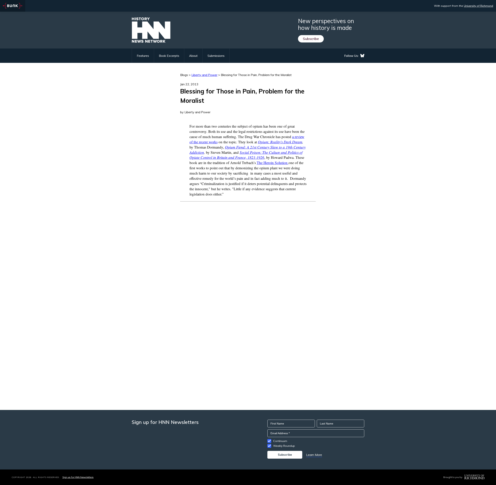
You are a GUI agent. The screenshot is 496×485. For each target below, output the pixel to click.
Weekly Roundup (284, 446)
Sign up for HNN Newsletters (78, 477)
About (193, 56)
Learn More (314, 455)
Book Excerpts (169, 56)
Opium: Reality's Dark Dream (280, 141)
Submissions (216, 56)
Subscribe (311, 38)
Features (143, 56)
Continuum (280, 441)
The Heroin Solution (272, 162)
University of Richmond (478, 6)
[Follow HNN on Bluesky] (362, 56)
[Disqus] (248, 250)
